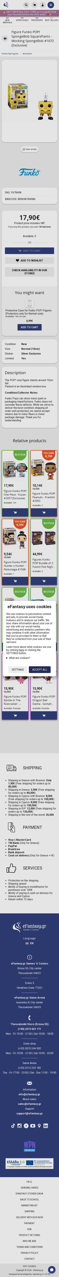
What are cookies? (19, 658)
